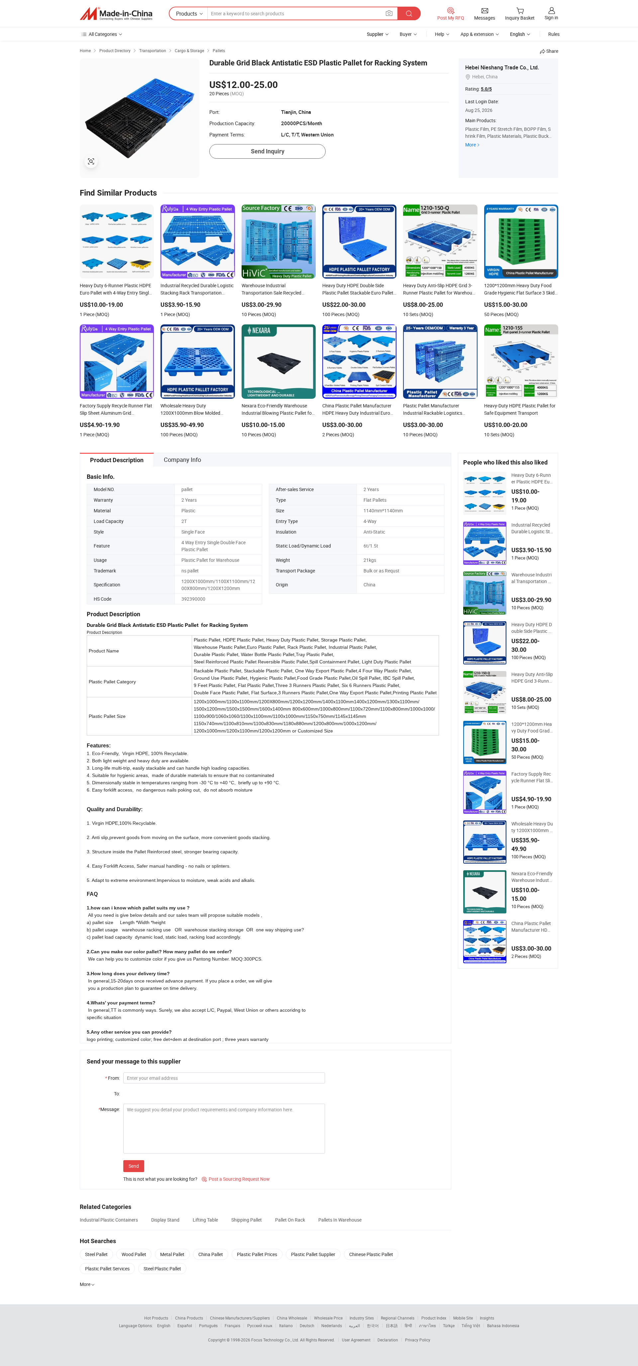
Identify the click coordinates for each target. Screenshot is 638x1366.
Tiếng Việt (471, 1325)
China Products (189, 1318)
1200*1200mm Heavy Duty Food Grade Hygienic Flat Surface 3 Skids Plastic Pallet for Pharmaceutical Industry (532, 727)
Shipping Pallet (246, 1220)
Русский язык (259, 1325)
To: (117, 1093)
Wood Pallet (134, 1254)
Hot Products (156, 1318)
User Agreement (356, 1339)
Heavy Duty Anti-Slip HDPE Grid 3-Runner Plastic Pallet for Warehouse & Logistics (532, 677)
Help (439, 34)
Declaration (387, 1339)
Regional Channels (397, 1318)
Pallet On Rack (290, 1220)
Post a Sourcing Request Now (236, 1179)
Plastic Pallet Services (107, 1268)
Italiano (286, 1325)
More (470, 144)
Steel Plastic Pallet (162, 1268)
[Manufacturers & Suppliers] (116, 14)
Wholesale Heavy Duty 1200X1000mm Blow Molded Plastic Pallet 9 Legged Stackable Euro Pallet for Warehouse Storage (532, 827)
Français (232, 1325)
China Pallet (210, 1254)
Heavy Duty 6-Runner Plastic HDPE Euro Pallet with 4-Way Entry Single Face (531, 478)
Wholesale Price (328, 1318)
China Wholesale (292, 1318)
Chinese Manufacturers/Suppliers (240, 1318)
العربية (354, 1325)
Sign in (551, 17)
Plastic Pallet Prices (257, 1254)
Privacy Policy (417, 1339)
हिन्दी (408, 1325)
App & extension (477, 34)
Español (184, 1325)
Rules (554, 34)
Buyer (406, 34)
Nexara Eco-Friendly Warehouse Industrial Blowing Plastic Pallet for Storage (532, 877)
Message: (109, 1109)
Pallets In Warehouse (340, 1220)
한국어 (373, 1325)
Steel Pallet (96, 1254)
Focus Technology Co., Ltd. (275, 1339)
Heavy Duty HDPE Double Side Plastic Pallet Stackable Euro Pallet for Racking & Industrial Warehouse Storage (532, 628)
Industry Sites (362, 1318)
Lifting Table (205, 1220)
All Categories (103, 34)
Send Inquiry (267, 151)
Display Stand (165, 1220)
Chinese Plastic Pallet (371, 1254)
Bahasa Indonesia (503, 1325)
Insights (487, 1318)
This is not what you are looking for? (160, 1179)
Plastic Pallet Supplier (313, 1254)
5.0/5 (486, 89)
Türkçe (449, 1325)
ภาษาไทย (427, 1325)
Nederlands (331, 1325)
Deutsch (307, 1325)
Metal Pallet (172, 1254)
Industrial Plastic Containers (109, 1220)
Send (134, 1166)
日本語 (392, 1325)
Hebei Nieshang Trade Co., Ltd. (502, 67)
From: (112, 1078)
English (163, 1325)
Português (208, 1325)
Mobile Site (463, 1318)
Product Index (433, 1318)
